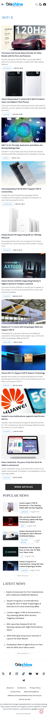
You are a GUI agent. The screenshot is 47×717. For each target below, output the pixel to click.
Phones (7, 68)
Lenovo (24, 512)
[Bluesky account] (37, 673)
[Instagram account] (16, 673)
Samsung (7, 204)
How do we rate (24, 699)
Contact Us (21, 688)
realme (7, 342)
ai (22, 556)
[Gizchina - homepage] (14, 4)
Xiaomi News (24, 541)
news (6, 158)
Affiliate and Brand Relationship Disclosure (24, 696)
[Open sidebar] (2, 4)
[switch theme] (40, 4)
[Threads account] (43, 673)
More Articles (23, 487)
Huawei (6, 250)
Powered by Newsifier (23, 713)
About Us (10, 688)
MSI (22, 526)
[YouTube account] (30, 673)
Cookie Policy (15, 692)
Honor (6, 477)
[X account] (3, 673)
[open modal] (44, 4)
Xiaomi (24, 570)
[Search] (36, 4)
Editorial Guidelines (31, 692)
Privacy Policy (35, 688)
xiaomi (6, 114)
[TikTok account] (23, 673)
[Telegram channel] (23, 680)
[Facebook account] (10, 673)
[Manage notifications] (41, 712)
